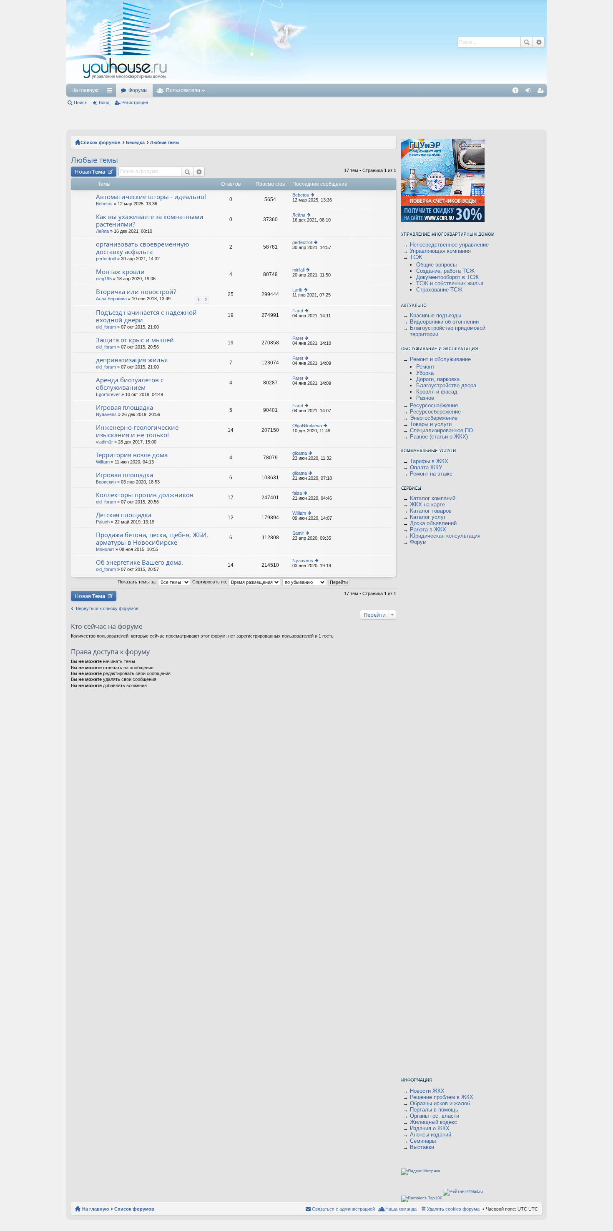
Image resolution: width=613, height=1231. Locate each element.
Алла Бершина (111, 298)
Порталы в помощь (434, 1109)
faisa (297, 493)
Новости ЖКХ (427, 1091)
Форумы (138, 90)
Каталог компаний (432, 498)
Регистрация (134, 102)
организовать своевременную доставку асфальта (142, 248)
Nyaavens (106, 414)
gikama (299, 453)
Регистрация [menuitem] (542, 92)
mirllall (298, 269)
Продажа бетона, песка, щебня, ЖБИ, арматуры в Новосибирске (152, 538)
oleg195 (104, 278)
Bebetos (104, 203)
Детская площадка (123, 515)
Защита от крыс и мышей (135, 340)
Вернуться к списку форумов (107, 608)
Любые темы (164, 142)
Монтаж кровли (120, 272)
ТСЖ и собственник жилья (449, 283)
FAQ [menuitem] (518, 92)
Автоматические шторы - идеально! (151, 197)
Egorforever (108, 394)
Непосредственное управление (449, 245)
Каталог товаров (431, 511)
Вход (104, 102)
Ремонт (425, 367)
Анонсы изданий (430, 1134)
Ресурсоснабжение (434, 405)
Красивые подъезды (435, 315)
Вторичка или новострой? (136, 292)
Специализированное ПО (441, 430)
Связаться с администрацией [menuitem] (343, 1208)
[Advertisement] (322, 41)
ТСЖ (416, 257)
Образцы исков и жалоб (440, 1103)
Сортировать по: (210, 581)
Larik (297, 289)
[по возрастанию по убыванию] (304, 581)
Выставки (422, 1147)
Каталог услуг (428, 517)
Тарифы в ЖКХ (429, 461)
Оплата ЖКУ (426, 467)
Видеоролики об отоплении (444, 322)
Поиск (526, 42)
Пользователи (183, 90)
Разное (425, 398)
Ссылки (111, 92)
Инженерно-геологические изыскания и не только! (137, 431)
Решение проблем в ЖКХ (441, 1097)
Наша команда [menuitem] (401, 1208)
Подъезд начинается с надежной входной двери (146, 316)
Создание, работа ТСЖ (445, 271)
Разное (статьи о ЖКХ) (439, 437)
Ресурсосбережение (435, 412)
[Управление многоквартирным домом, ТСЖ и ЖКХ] (187, 82)
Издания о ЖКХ (430, 1128)
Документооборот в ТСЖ (447, 277)
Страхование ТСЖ (439, 290)
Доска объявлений (433, 523)
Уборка (425, 373)
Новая (90, 171)
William (103, 461)
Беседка (135, 142)
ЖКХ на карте (427, 504)
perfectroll (106, 258)
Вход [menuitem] (529, 92)
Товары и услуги (431, 424)
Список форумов (100, 142)
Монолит (105, 549)
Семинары (423, 1141)
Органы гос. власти (434, 1116)
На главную (84, 90)
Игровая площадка (124, 407)
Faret (297, 310)
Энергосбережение (433, 418)
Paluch (103, 521)
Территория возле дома (132, 455)
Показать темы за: (138, 581)
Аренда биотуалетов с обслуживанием (129, 383)
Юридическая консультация (445, 536)
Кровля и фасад (436, 392)
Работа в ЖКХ (428, 529)
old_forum (106, 326)
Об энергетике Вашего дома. (139, 562)
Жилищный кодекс (433, 1122)
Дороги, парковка (438, 379)
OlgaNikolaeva (307, 425)
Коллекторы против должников (144, 495)
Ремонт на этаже (431, 474)
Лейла (102, 231)
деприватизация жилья (132, 360)
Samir (298, 533)
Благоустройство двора (446, 385)
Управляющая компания (440, 251)
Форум (418, 542)
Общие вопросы (436, 265)
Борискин (106, 481)
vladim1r (104, 441)
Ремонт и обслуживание (440, 359)
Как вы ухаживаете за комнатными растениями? (149, 220)
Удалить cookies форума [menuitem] (453, 1208)
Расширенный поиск (538, 42)
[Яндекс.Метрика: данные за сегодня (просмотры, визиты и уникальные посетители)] (420, 1172)
